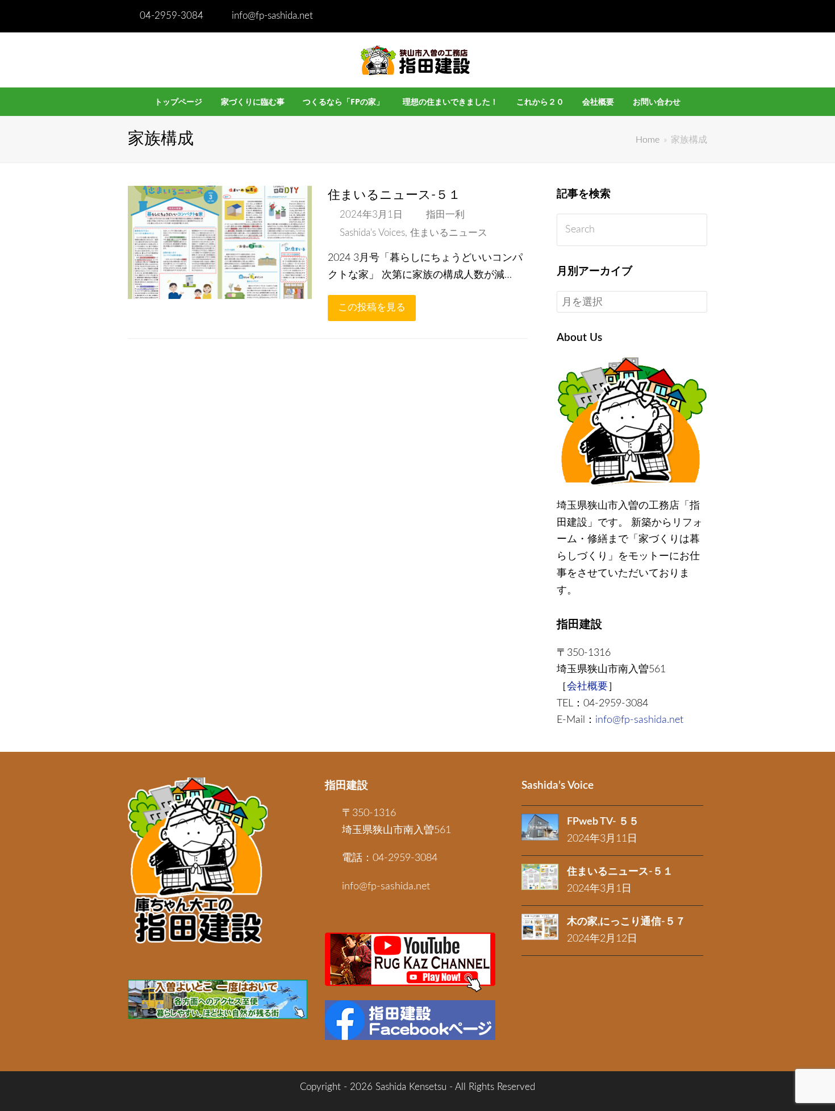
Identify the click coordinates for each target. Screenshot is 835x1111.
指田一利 (445, 214)
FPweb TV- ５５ (603, 822)
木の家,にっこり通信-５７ (626, 922)
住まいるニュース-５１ (394, 195)
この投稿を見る (372, 307)
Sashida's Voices (372, 233)
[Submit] (695, 230)
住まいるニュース (448, 233)
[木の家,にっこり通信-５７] (539, 927)
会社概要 (587, 686)
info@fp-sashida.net (272, 15)
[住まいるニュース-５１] (220, 290)
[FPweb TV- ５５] (539, 827)
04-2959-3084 (171, 15)
